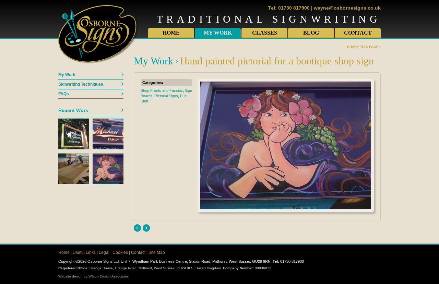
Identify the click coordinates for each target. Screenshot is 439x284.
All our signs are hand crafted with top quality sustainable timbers (137, 228)
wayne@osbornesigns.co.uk (347, 8)
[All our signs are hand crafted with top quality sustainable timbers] (73, 183)
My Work (218, 33)
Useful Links (84, 252)
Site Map (157, 252)
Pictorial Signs (166, 96)
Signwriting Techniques (80, 84)
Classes (264, 33)
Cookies (120, 252)
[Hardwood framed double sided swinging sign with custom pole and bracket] (73, 148)
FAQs (63, 93)
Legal (104, 252)
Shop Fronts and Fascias (162, 90)
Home (171, 33)
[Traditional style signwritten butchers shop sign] (108, 148)
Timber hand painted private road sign (146, 228)
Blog (311, 33)
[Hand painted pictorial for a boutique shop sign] (108, 183)
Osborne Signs (98, 34)
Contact (358, 33)
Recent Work (73, 110)
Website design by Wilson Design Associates (93, 276)
